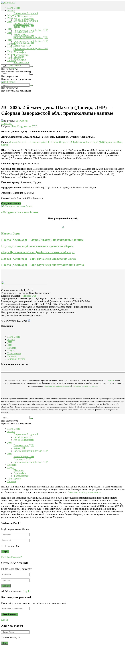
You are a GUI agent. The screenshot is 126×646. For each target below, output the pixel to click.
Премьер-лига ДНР (24, 32)
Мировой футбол (16, 359)
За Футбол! (22, 120)
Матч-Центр (13, 7)
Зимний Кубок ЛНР (24, 43)
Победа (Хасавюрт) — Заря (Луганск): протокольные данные (42, 239)
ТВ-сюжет (19, 56)
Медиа (10, 54)
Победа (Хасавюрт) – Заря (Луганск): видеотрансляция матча (42, 264)
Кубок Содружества (24, 19)
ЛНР (9, 32)
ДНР (9, 21)
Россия (11, 10)
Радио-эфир (20, 52)
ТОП (34, 126)
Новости (11, 51)
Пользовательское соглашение (85, 386)
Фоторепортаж (21, 55)
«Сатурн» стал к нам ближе (19, 212)
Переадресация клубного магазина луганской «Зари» (37, 246)
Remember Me (12, 546)
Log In (27, 591)
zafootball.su (109, 380)
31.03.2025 (6, 123)
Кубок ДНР (20, 34)
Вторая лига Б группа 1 (26, 13)
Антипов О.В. (29, 295)
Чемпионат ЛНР (22, 45)
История (11, 68)
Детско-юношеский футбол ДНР (31, 30)
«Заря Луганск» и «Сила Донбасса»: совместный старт (38, 252)
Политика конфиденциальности (57, 386)
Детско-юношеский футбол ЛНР (31, 41)
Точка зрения (14, 65)
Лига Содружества (23, 16)
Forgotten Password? (11, 557)
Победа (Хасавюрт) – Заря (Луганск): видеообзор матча (38, 258)
